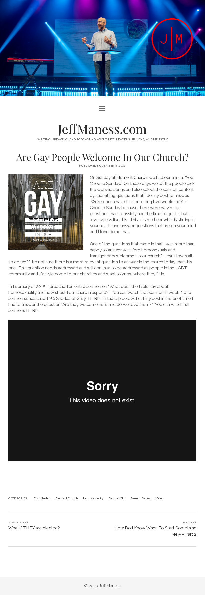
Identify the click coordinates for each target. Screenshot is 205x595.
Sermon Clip (117, 498)
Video (160, 498)
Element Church (131, 177)
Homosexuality (93, 498)
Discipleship (42, 498)
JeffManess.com (102, 128)
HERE (94, 298)
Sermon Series (140, 498)
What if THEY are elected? (34, 527)
